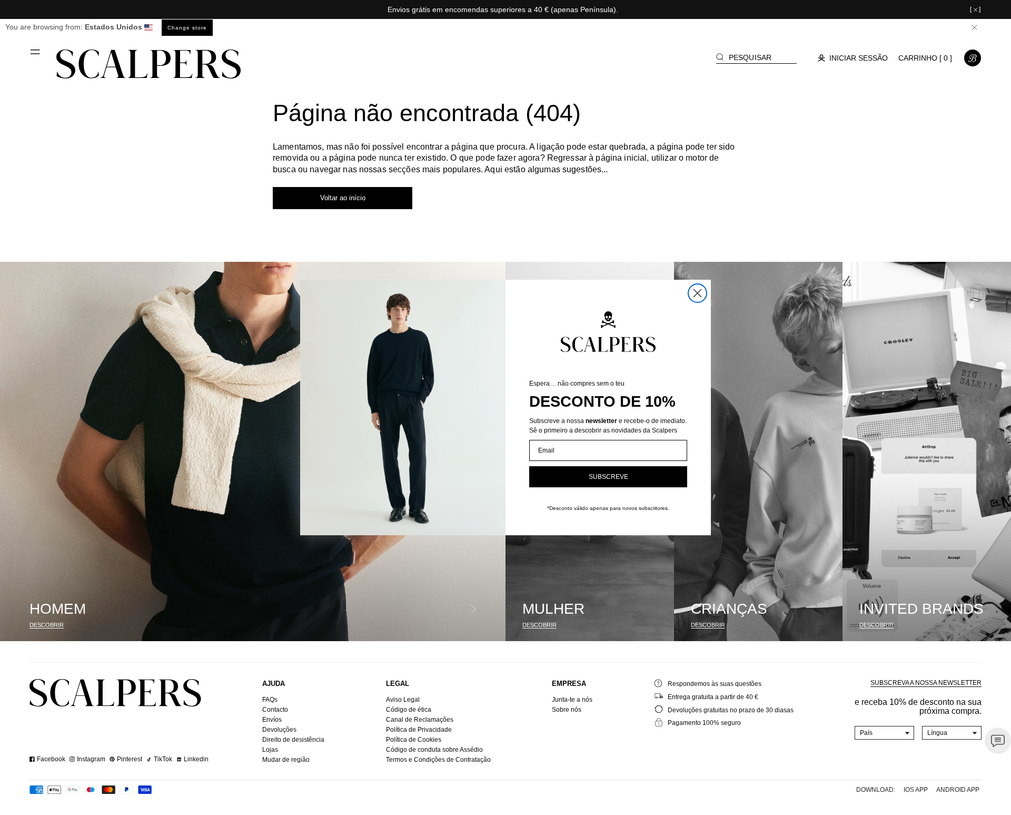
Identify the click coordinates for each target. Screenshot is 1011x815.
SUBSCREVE (608, 476)
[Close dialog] (697, 293)
